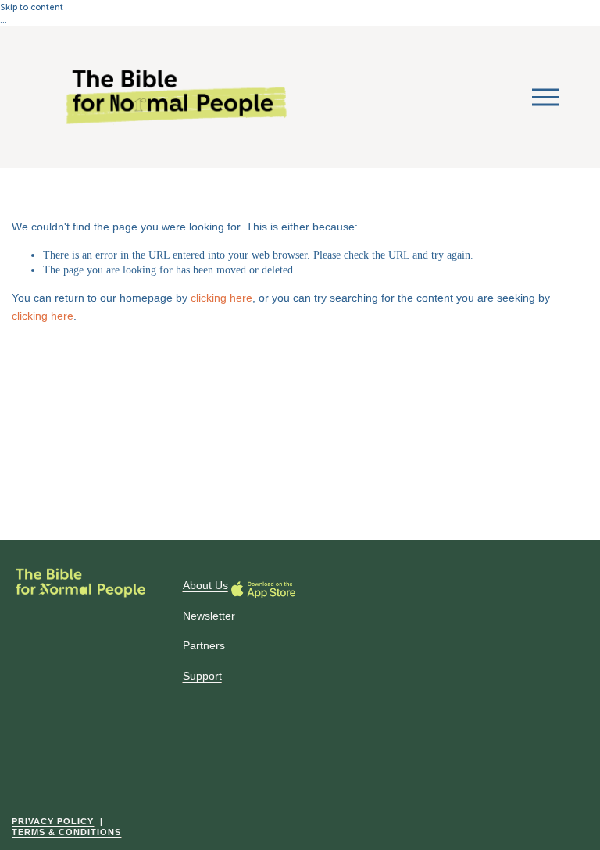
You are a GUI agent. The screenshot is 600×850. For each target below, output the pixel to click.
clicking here (221, 297)
